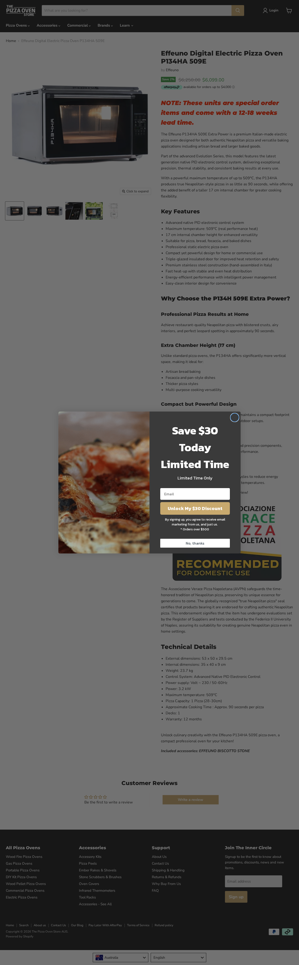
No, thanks (195, 543)
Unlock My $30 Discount (195, 508)
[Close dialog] (235, 417)
